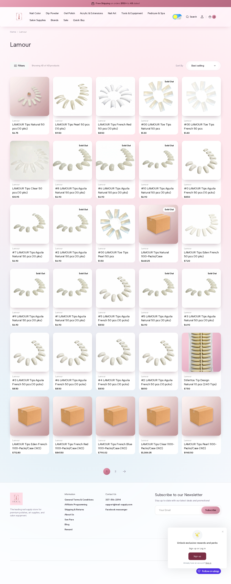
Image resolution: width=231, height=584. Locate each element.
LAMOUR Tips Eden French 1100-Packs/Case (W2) (29, 446)
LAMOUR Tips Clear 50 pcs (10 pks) (27, 190)
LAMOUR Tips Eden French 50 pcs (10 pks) (201, 254)
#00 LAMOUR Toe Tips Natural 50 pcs (156, 126)
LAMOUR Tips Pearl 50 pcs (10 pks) (72, 126)
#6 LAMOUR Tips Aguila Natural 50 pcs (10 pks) (113, 190)
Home (13, 32)
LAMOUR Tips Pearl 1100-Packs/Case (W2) (200, 446)
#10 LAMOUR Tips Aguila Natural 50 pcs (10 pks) (157, 190)
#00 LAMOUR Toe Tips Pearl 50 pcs (113, 254)
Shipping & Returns (74, 509)
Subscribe (210, 510)
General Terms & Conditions (79, 499)
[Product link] (29, 106)
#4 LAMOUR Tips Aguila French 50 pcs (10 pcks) (113, 382)
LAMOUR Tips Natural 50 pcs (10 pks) (28, 126)
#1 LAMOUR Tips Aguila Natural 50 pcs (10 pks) (70, 318)
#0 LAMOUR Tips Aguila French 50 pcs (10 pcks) (199, 190)
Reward (68, 529)
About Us (69, 514)
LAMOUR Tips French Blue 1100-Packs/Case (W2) (115, 446)
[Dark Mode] (177, 16)
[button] (191, 16)
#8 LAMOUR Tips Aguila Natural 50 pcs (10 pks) (70, 190)
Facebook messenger (116, 509)
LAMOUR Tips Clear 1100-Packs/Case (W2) (157, 446)
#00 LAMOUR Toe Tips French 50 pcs (199, 126)
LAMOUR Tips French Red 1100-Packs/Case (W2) (71, 446)
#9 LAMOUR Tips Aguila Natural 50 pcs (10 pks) (27, 318)
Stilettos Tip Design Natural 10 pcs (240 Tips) (200, 382)
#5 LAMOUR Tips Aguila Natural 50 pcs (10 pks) (156, 318)
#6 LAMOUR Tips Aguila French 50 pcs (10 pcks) (70, 382)
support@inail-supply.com (118, 504)
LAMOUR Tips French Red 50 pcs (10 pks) (114, 126)
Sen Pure (69, 519)
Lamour (16, 120)
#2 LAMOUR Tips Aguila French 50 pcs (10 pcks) (156, 382)
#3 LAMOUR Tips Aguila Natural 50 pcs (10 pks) (199, 318)
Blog (67, 524)
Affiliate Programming (76, 504)
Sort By (179, 65)
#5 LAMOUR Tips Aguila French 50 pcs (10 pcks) (113, 318)
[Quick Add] (189, 108)
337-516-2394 (113, 499)
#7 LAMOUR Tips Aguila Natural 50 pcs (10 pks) (28, 254)
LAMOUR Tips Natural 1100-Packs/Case (155, 254)
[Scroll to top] (224, 577)
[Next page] (124, 471)
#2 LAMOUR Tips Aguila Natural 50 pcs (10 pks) (70, 254)
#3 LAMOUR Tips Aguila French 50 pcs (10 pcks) (28, 382)
